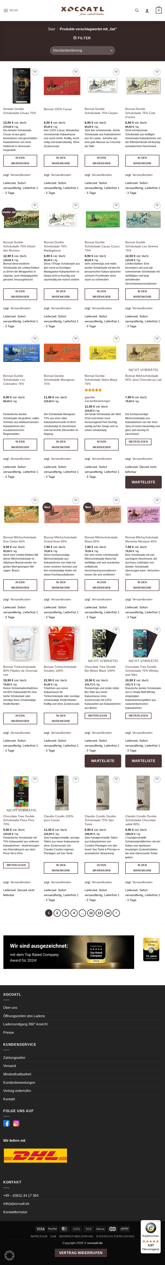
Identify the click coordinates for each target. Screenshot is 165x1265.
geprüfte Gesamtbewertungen (97, 399)
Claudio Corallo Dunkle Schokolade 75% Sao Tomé (100, 820)
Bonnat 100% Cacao (58, 109)
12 (91, 913)
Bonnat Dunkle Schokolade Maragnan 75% (59, 379)
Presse (8, 1032)
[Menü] (158, 1222)
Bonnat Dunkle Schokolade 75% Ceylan (101, 111)
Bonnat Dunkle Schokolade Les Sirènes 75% (141, 246)
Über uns (10, 1007)
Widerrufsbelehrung (76, 1236)
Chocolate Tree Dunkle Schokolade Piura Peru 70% (18, 820)
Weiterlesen (138, 441)
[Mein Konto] (147, 10)
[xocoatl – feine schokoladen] (82, 10)
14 (108, 913)
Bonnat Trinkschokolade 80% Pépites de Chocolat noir (20, 670)
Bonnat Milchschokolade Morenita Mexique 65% (141, 539)
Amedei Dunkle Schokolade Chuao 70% (19, 111)
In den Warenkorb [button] (20, 160)
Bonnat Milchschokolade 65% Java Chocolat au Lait (143, 378)
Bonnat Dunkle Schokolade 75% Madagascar (55, 246)
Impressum (39, 1236)
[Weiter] (116, 913)
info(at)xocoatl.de (16, 1204)
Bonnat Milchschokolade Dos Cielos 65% (19, 539)
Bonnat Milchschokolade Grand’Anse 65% (60, 539)
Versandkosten (20, 175)
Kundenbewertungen (19, 1082)
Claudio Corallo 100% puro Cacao (58, 818)
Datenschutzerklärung (115, 1236)
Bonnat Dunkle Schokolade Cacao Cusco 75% (102, 246)
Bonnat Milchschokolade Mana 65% (101, 539)
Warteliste (143, 482)
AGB (53, 1236)
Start (51, 29)
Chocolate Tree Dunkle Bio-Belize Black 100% (100, 669)
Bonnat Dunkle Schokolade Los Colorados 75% (14, 379)
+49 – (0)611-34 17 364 (20, 1195)
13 (99, 913)
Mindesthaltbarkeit (17, 1074)
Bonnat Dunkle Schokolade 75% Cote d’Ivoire (140, 113)
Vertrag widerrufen (17, 1091)
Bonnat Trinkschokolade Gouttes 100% (60, 669)
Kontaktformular (15, 1212)
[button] (10, 10)
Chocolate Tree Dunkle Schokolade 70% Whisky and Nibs (142, 670)
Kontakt (9, 1099)
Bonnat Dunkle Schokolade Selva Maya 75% (101, 379)
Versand (9, 1066)
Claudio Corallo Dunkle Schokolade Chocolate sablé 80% (140, 820)
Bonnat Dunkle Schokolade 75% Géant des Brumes (19, 246)
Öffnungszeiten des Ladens (24, 1016)
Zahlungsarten (14, 1057)
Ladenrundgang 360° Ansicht (25, 1024)
